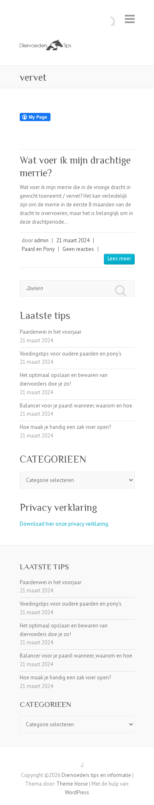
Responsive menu (130, 18)
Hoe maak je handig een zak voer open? (65, 427)
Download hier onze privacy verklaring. (64, 523)
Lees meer (119, 258)
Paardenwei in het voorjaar (50, 331)
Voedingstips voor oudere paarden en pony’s (71, 353)
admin (41, 240)
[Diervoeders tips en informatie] (77, 45)
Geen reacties (78, 249)
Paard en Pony (38, 249)
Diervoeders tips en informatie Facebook (77, 761)
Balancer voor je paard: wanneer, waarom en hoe (76, 405)
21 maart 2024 (73, 240)
